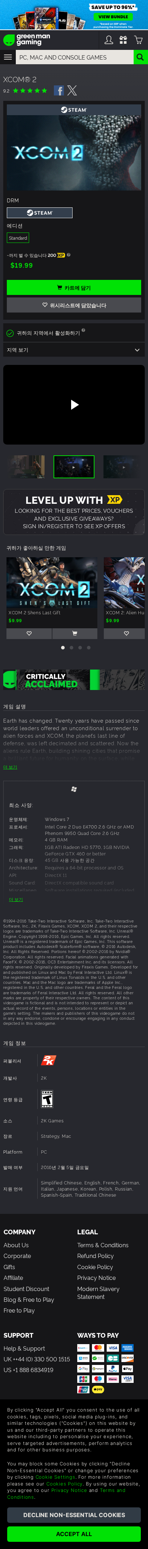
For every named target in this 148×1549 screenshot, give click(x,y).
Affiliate (13, 1277)
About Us (16, 1245)
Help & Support (24, 1348)
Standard (18, 238)
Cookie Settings (55, 1477)
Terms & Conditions (103, 1245)
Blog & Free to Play (29, 1299)
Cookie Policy (95, 1267)
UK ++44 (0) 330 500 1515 (37, 1359)
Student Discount (26, 1288)
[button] (63, 647)
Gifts (9, 1267)
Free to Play (19, 1310)
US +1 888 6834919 (29, 1370)
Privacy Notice (96, 1277)
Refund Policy (95, 1255)
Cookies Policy (64, 1484)
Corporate (17, 1255)
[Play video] (74, 405)
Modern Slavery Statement (98, 1292)
